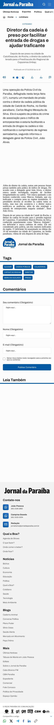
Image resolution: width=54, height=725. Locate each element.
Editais (6, 662)
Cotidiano (7, 590)
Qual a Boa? (8, 585)
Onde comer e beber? (13, 547)
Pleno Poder (8, 623)
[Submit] (44, 4)
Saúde (6, 594)
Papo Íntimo (8, 641)
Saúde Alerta (9, 632)
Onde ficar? (8, 552)
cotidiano (23, 17)
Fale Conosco (9, 687)
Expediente (8, 679)
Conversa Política (11, 619)
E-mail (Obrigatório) (13, 345)
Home (10, 17)
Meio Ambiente (10, 603)
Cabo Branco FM (10, 670)
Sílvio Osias (8, 628)
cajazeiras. (40, 267)
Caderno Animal (10, 615)
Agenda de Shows (11, 539)
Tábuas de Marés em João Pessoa (18, 657)
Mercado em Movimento (14, 636)
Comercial (7, 683)
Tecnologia (8, 598)
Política (38, 12)
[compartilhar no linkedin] (29, 721)
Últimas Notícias (11, 12)
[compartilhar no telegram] (17, 721)
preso (28, 278)
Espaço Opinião (10, 696)
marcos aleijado (12, 278)
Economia (7, 572)
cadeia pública (23, 267)
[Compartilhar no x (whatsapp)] (11, 721)
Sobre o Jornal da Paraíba (14, 666)
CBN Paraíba (9, 675)
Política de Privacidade (13, 692)
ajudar (8, 267)
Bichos (6, 564)
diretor (29, 272)
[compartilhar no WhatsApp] (4, 721)
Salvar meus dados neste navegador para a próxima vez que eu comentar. (29, 359)
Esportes (26, 12)
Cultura (6, 568)
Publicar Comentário (27, 367)
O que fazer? (9, 543)
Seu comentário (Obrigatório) (18, 302)
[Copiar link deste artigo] (35, 721)
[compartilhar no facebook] (23, 721)
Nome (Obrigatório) (13, 329)
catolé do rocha (12, 272)
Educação (7, 577)
